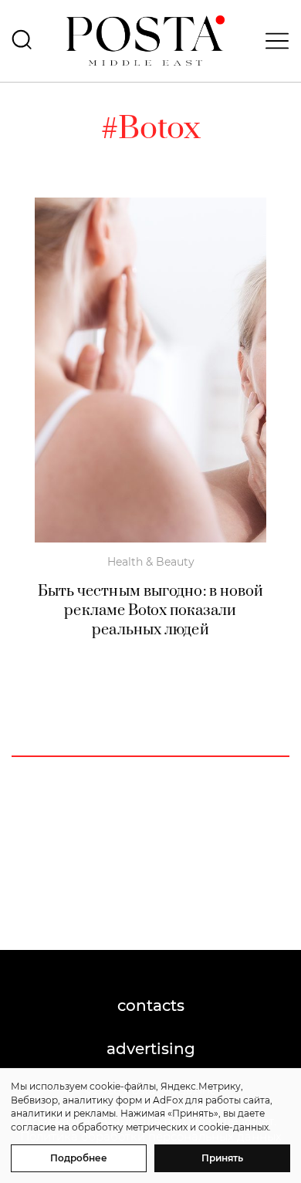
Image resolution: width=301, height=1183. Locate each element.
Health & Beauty (150, 562)
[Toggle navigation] (272, 40)
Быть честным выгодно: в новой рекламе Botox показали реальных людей (151, 611)
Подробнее (78, 1158)
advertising (151, 1048)
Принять (222, 1158)
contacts (150, 1005)
